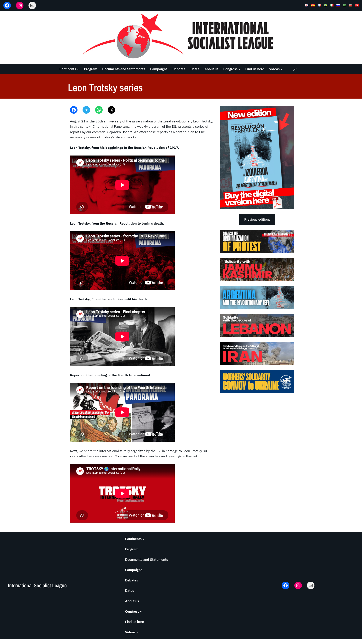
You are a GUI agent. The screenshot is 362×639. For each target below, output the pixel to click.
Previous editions (257, 219)
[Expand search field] (295, 69)
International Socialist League (37, 585)
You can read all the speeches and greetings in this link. (157, 456)
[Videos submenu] (282, 69)
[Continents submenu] (78, 69)
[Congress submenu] (239, 69)
